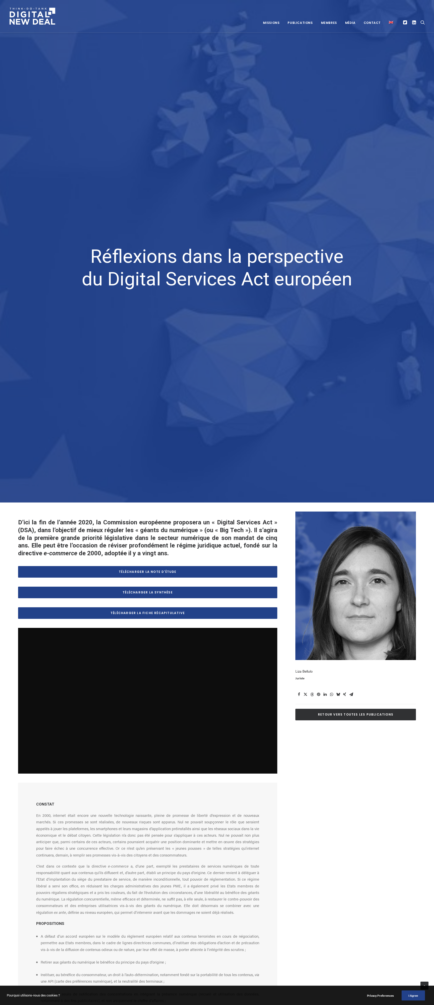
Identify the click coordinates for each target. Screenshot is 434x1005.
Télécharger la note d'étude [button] (147, 572)
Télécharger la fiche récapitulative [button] (148, 613)
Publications (300, 23)
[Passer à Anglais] (389, 22)
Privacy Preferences (380, 995)
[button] (405, 22)
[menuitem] (271, 23)
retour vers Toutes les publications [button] (355, 714)
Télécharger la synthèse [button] (148, 592)
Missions (271, 23)
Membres (329, 23)
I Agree (413, 995)
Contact (372, 23)
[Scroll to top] (424, 985)
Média (350, 23)
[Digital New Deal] (32, 16)
